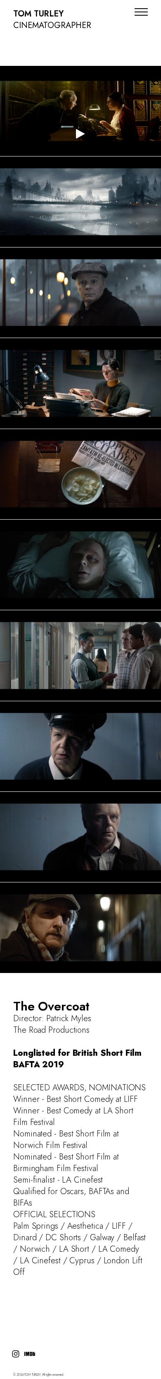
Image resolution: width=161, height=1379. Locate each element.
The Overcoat (51, 1006)
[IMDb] (29, 1353)
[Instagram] (15, 1353)
